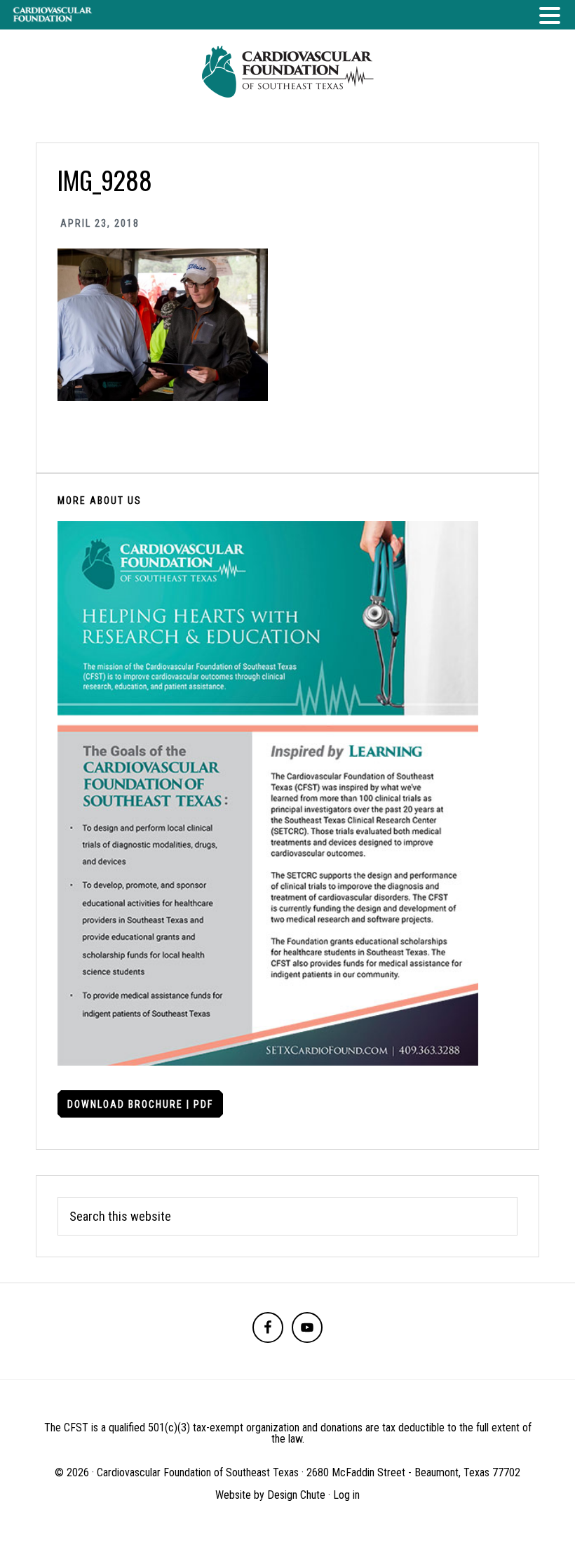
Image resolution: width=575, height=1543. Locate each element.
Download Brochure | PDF (140, 1104)
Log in (346, 1495)
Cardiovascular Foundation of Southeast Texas (287, 72)
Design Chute (296, 1495)
